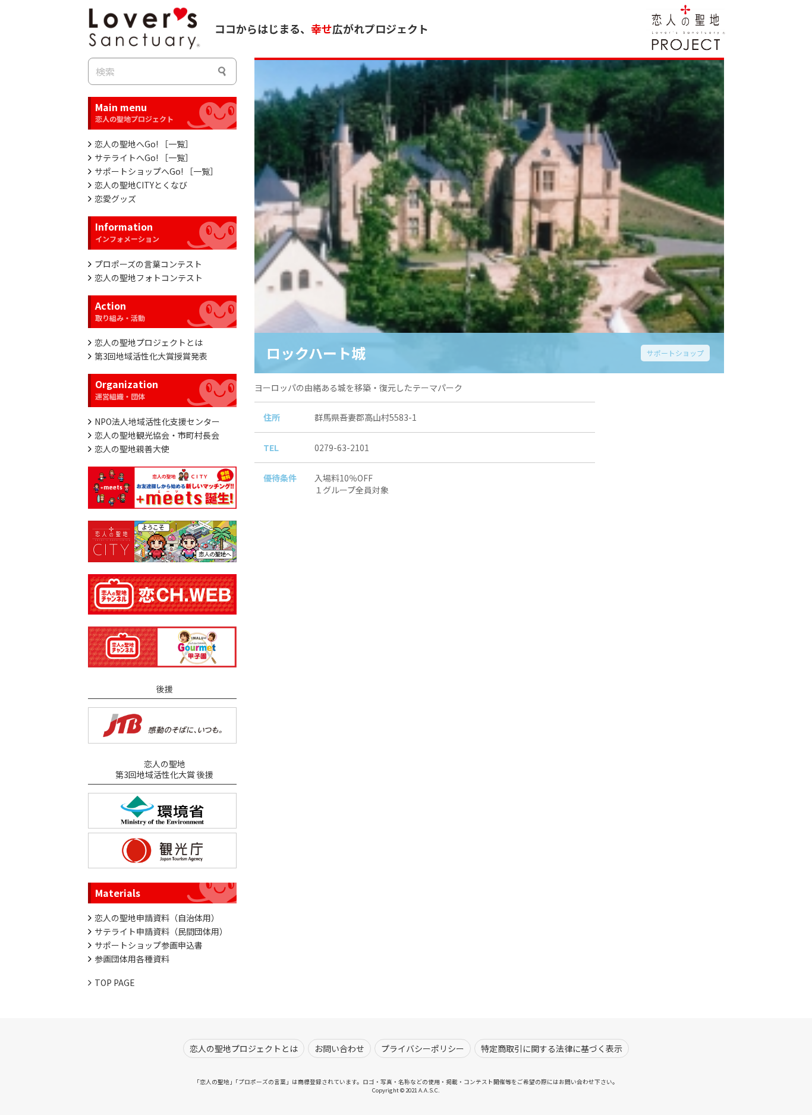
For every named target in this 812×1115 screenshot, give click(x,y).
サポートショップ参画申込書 (149, 945)
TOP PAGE (115, 982)
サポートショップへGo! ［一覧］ (156, 171)
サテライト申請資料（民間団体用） (161, 931)
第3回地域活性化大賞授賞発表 (151, 356)
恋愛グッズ (115, 198)
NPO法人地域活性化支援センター (157, 421)
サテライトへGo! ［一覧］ (144, 157)
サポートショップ (675, 352)
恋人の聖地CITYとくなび (141, 185)
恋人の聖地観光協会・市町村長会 (157, 435)
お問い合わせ (339, 1048)
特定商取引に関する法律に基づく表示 (551, 1048)
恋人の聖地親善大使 (132, 449)
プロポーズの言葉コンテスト (148, 264)
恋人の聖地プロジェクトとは (149, 342)
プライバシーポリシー (422, 1048)
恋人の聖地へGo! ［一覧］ (144, 144)
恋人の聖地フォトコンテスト (149, 278)
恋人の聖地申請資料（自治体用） (157, 918)
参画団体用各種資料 (132, 959)
